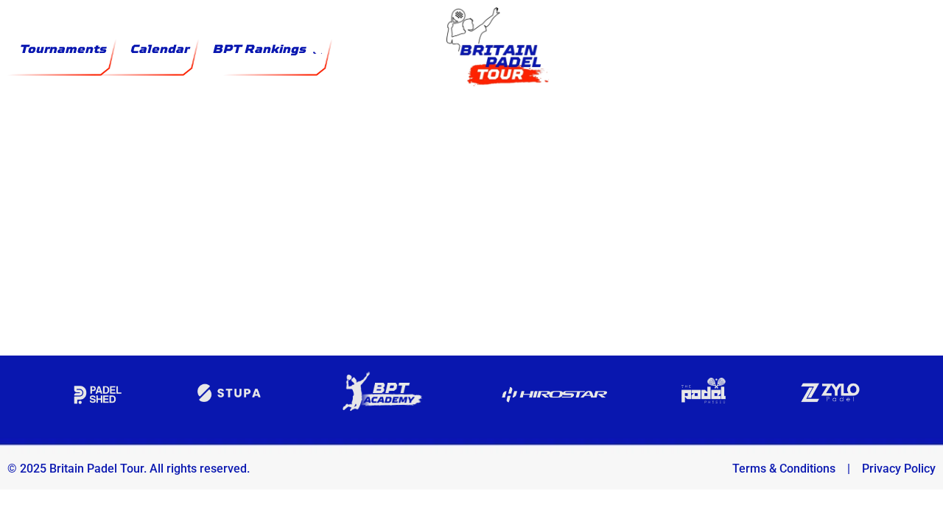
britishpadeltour (471, 258)
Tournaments (62, 49)
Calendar (159, 49)
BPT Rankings (259, 49)
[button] (267, 49)
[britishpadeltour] (471, 169)
